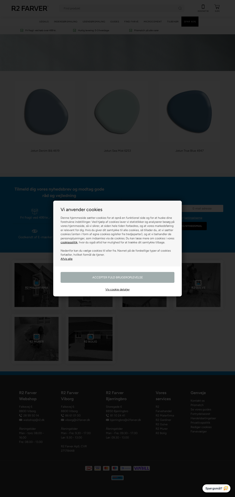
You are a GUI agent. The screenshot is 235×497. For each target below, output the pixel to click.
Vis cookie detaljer (117, 289)
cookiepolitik (69, 242)
